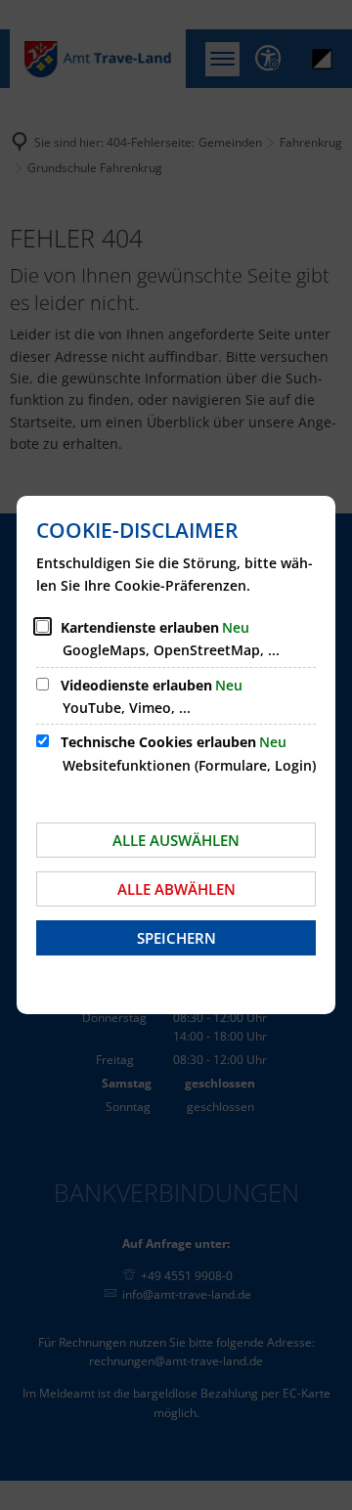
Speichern (176, 938)
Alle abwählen (176, 889)
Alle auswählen (176, 840)
